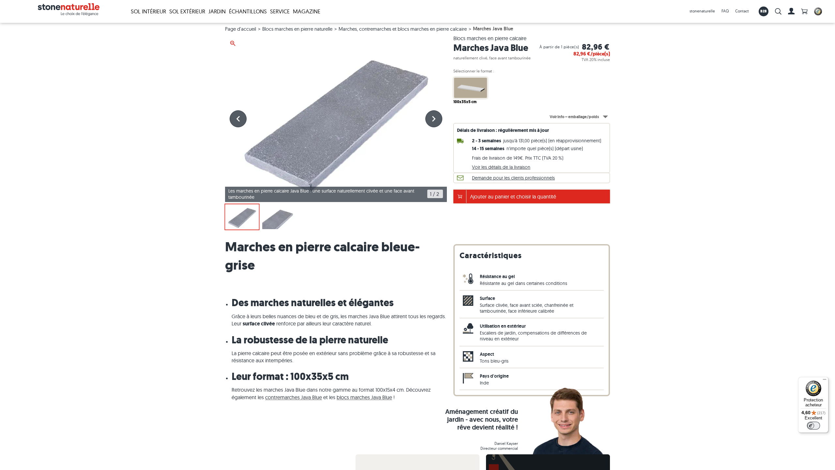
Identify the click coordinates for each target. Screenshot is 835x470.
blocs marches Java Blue (364, 397)
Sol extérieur (187, 11)
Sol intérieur (148, 11)
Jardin (217, 11)
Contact (742, 10)
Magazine (306, 11)
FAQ (725, 10)
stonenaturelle (702, 10)
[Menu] (824, 381)
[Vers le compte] (791, 11)
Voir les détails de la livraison (501, 167)
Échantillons (248, 11)
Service (280, 11)
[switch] (813, 426)
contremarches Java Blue (293, 397)
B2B (763, 11)
